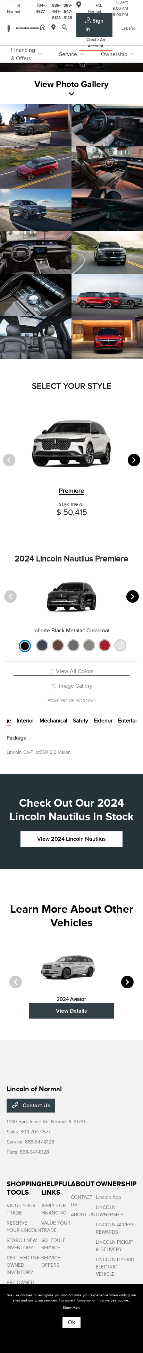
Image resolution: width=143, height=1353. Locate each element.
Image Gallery (75, 686)
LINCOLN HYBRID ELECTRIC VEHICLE (115, 1267)
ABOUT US (83, 1214)
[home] (44, 28)
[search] (64, 28)
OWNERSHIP (116, 1184)
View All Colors (73, 671)
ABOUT (83, 1184)
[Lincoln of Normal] (23, 28)
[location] (54, 28)
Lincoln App (108, 1197)
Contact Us (35, 1105)
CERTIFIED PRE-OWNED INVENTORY (24, 1265)
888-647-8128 (39, 1142)
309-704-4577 (35, 1131)
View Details (71, 1011)
